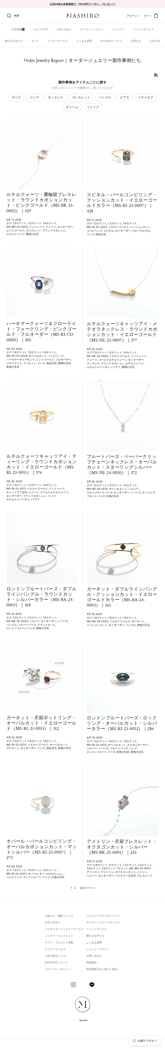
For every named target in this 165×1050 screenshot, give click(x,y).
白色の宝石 (58, 877)
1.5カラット (34, 352)
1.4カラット (50, 223)
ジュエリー (118, 29)
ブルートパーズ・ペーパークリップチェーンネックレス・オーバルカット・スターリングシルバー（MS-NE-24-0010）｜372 (122, 465)
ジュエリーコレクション (59, 935)
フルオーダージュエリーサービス (64, 929)
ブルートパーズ (96, 496)
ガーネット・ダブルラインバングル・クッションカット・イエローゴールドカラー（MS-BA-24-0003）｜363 (122, 597)
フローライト (14, 363)
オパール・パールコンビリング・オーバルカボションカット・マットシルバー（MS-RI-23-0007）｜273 (41, 849)
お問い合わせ (94, 955)
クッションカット (140, 227)
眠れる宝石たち (14, 41)
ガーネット (137, 621)
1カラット (122, 868)
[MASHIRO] (82, 16)
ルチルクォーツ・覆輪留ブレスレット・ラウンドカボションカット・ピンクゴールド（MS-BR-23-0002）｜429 (41, 203)
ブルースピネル (141, 230)
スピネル (109, 230)
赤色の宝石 (143, 625)
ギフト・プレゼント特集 (59, 942)
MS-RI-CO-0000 (17, 355)
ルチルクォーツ (15, 234)
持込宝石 (101, 234)
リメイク (93, 107)
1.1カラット (115, 864)
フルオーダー (63, 359)
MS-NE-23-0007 (97, 356)
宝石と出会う (64, 29)
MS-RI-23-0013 (16, 744)
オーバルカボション (51, 873)
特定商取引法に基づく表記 (101, 969)
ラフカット (29, 363)
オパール (33, 873)
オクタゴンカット (125, 872)
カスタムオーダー (137, 744)
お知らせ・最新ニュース (59, 915)
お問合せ (136, 41)
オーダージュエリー (92, 29)
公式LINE (154, 41)
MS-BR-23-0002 (17, 226)
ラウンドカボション (54, 230)
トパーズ (136, 492)
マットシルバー (32, 877)
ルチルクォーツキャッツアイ (103, 367)
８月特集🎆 (18, 29)
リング (34, 97)
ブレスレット (81, 97)
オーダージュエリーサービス (103, 922)
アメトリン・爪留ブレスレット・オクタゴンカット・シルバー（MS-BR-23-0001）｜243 (122, 847)
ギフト (35, 41)
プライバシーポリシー (58, 969)
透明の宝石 (32, 234)
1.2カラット (19, 223)
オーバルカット (38, 355)
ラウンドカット (46, 624)
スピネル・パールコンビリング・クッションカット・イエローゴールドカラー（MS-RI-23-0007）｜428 (122, 203)
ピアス (124, 97)
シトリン (142, 872)
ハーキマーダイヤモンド (20, 359)
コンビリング (94, 230)
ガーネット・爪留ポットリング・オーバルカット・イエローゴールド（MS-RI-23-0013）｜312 (41, 723)
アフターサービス (57, 41)
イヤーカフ (145, 97)
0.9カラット (100, 864)
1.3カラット (34, 223)
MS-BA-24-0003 (17, 621)
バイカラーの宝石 (125, 875)
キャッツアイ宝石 (16, 492)
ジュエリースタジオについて (103, 915)
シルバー (133, 488)
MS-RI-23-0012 (97, 744)
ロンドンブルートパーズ (20, 628)
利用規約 (91, 962)
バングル (105, 97)
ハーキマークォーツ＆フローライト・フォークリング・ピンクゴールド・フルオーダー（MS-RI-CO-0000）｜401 (41, 332)
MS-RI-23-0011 (16, 488)
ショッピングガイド (98, 949)
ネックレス (55, 97)
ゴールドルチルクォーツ (112, 359)
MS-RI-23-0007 (97, 227)
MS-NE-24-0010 (97, 488)
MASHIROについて (111, 41)
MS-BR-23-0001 (140, 868)
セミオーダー (65, 226)
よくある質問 (84, 41)
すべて (16, 97)
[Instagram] (73, 984)
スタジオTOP (40, 29)
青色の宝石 (12, 366)
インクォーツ (36, 226)
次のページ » (87, 887)
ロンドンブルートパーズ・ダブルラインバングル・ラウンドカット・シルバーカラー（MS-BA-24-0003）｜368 (41, 597)
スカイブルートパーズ (100, 492)
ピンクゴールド (15, 230)
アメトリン (107, 872)
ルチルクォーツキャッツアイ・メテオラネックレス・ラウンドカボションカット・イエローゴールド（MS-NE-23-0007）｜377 (122, 332)
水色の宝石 (112, 496)
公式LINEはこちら (55, 955)
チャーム (72, 107)
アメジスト (93, 872)
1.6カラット (49, 352)
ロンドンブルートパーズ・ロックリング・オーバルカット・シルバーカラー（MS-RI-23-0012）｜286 (122, 723)
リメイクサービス (143, 29)
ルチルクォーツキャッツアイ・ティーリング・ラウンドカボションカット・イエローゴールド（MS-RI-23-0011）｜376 (41, 464)
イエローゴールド (118, 227)
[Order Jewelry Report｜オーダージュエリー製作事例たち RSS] (156, 74)
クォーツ (51, 226)
